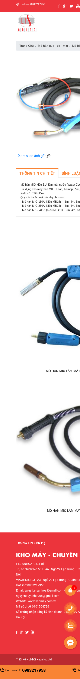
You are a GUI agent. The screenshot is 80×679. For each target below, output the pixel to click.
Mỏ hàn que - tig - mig (53, 45)
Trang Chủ (26, 45)
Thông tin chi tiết (37, 173)
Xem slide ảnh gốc (32, 156)
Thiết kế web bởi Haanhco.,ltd (34, 659)
